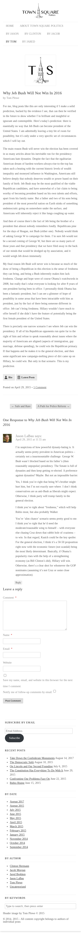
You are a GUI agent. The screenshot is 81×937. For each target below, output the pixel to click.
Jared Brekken (18, 874)
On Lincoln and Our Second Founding (31, 766)
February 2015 (18, 830)
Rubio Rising (17, 782)
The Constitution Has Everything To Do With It (36, 770)
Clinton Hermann (19, 866)
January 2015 (17, 834)
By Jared (28, 41)
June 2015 (15, 814)
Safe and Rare (20, 406)
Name (7, 635)
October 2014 (17, 843)
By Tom (11, 41)
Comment (10, 597)
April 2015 (16, 822)
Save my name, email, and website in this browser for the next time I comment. (38, 683)
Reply (18, 582)
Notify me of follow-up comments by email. (27, 692)
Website (7, 662)
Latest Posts (28, 377)
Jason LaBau (25, 436)
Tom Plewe (12, 97)
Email (7, 648)
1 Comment (39, 387)
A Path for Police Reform (54, 406)
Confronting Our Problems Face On (30, 778)
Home (10, 25)
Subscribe (14, 738)
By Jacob (53, 33)
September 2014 (19, 847)
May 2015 (15, 818)
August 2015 (17, 805)
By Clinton (33, 33)
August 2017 (17, 801)
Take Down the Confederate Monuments (32, 758)
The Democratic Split (22, 762)
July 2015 (15, 809)
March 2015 (16, 826)
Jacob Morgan (17, 870)
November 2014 (19, 838)
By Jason (12, 33)
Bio (10, 377)
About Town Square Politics (41, 25)
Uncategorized (18, 886)
